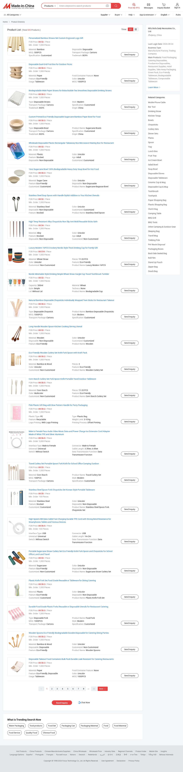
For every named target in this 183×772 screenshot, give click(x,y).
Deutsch (82, 754)
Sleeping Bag (154, 231)
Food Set (52, 725)
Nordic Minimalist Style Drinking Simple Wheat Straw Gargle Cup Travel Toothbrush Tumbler (69, 274)
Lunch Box (153, 151)
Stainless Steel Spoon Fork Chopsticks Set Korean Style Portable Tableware (62, 489)
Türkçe (142, 754)
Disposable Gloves (156, 173)
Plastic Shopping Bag (157, 204)
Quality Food (31, 732)
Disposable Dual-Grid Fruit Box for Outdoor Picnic (50, 64)
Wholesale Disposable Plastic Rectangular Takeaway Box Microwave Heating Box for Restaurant (71, 143)
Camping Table (154, 213)
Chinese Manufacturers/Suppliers (57, 751)
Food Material (120, 725)
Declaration (121, 761)
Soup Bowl (153, 169)
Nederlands (92, 754)
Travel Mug (153, 235)
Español (29, 754)
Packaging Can (68, 725)
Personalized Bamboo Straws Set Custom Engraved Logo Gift (56, 38)
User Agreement (107, 761)
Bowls (151, 120)
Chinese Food (49, 732)
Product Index (141, 751)
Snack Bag (153, 271)
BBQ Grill (152, 217)
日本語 (118, 754)
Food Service (14, 732)
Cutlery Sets (153, 129)
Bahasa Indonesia (166, 754)
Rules (178, 14)
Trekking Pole (154, 240)
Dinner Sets (153, 133)
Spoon (151, 142)
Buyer (117, 14)
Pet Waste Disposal (156, 244)
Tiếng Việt (152, 754)
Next (102, 688)
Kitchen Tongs (154, 115)
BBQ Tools (152, 222)
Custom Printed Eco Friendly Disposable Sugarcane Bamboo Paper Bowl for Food (65, 116)
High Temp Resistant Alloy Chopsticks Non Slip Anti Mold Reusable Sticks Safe (63, 221)
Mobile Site (153, 751)
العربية (102, 754)
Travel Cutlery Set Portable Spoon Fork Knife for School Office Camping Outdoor (64, 463)
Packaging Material (89, 725)
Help (131, 14)
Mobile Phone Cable (157, 102)
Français (49, 754)
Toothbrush (153, 191)
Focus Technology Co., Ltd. (72, 761)
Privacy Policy (134, 761)
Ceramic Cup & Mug (157, 182)
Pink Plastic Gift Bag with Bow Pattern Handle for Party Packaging (58, 405)
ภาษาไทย (133, 754)
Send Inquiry (129, 54)
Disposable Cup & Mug (158, 186)
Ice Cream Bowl (155, 160)
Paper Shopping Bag (157, 200)
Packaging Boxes (155, 249)
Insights (164, 751)
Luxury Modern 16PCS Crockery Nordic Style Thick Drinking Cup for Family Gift (63, 247)
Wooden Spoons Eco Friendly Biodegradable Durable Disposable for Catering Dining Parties (69, 632)
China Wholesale (79, 751)
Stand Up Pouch (155, 262)
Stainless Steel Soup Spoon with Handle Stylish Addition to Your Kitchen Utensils (64, 195)
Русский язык (61, 754)
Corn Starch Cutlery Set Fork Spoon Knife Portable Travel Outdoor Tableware (62, 378)
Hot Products (21, 751)
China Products (36, 751)
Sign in (177, 7)
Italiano (73, 754)
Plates (151, 138)
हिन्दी (125, 754)
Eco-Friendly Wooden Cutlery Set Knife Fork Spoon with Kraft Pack (58, 352)
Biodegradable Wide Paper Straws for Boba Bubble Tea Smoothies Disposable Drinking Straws (70, 90)
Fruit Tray (152, 155)
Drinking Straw (154, 111)
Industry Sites (110, 751)
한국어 (110, 754)
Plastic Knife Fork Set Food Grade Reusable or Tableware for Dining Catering (62, 580)
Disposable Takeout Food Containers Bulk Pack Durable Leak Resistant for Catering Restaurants (71, 659)
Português (39, 754)
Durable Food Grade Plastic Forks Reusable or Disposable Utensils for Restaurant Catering (68, 606)
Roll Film (152, 257)
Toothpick (152, 195)
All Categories (13, 14)
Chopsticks (153, 124)
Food (106, 725)
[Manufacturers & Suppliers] (18, 6)
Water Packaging (16, 725)
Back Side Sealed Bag (157, 253)
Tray (150, 146)
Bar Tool (151, 106)
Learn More (154, 87)
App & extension (147, 14)
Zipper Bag (153, 266)
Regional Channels (125, 751)
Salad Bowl (153, 164)
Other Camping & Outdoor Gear (162, 226)
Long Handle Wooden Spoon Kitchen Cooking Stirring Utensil (55, 326)
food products (36, 725)
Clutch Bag (153, 209)
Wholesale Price (95, 751)
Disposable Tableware (157, 177)
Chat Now (85, 702)
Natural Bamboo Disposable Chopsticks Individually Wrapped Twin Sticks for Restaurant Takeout (71, 300)
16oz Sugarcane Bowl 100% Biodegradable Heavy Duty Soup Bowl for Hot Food (64, 169)
